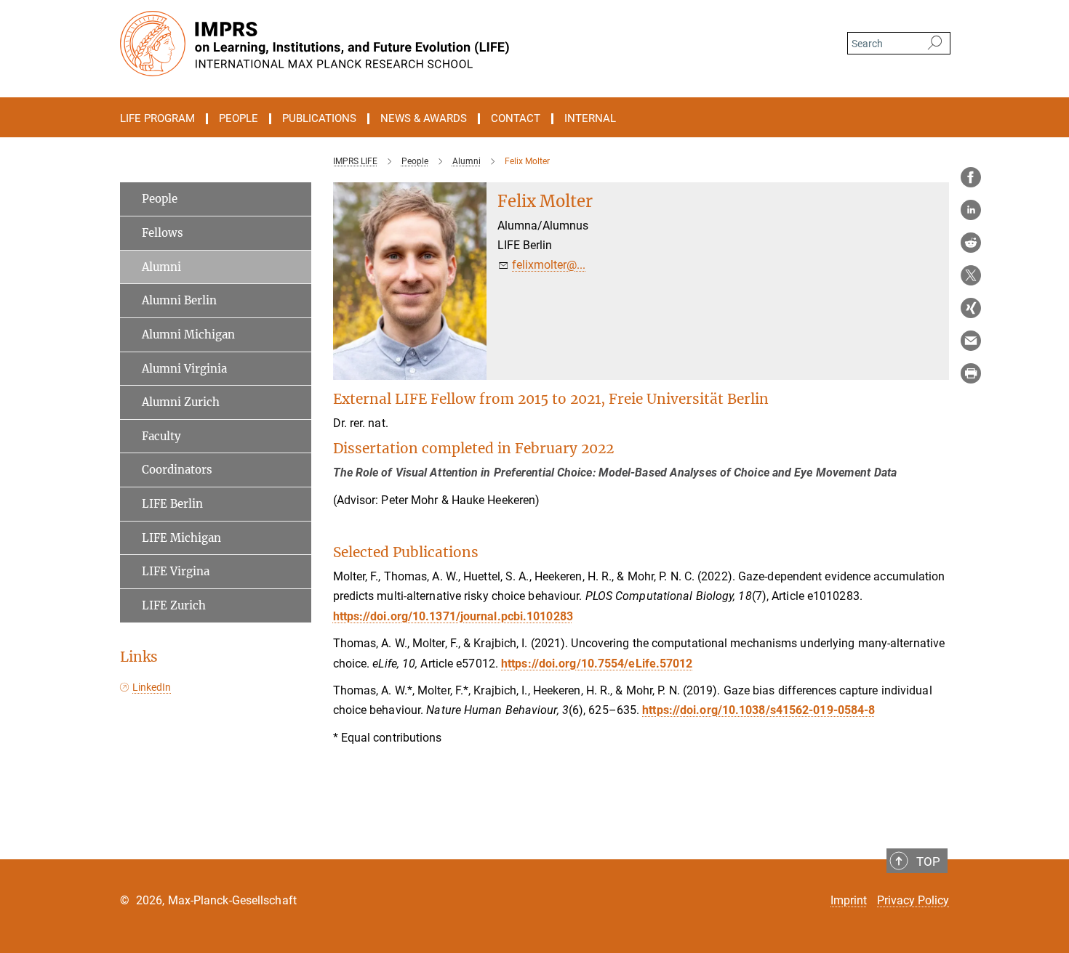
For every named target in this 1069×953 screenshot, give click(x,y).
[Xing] (971, 308)
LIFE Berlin (172, 504)
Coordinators (177, 469)
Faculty (161, 436)
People (159, 199)
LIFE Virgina (175, 571)
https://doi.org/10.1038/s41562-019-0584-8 (758, 710)
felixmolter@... (548, 265)
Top (928, 861)
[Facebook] (971, 177)
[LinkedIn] (971, 210)
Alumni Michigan (188, 334)
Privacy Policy (913, 900)
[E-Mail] (971, 341)
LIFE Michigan (181, 538)
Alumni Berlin (179, 300)
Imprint (848, 900)
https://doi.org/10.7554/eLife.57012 (597, 663)
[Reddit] (971, 243)
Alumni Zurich (181, 402)
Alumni (161, 267)
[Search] (935, 43)
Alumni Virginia (184, 369)
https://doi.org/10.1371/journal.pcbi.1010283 (453, 616)
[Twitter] (971, 275)
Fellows (162, 233)
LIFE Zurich (174, 605)
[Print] (971, 373)
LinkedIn (151, 687)
